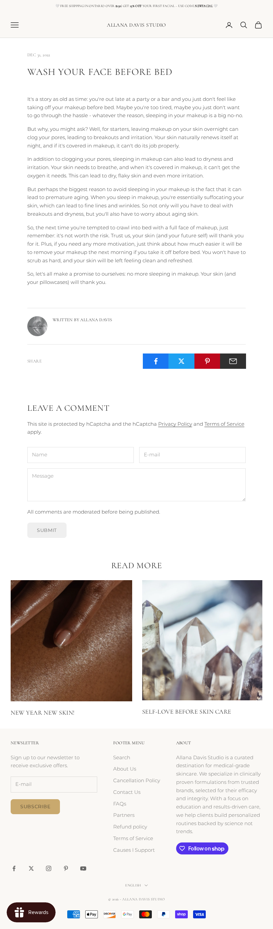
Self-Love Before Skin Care (186, 711)
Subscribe (35, 807)
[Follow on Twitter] (31, 868)
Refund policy (130, 826)
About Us (124, 769)
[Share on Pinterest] (207, 361)
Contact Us (126, 792)
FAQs (119, 804)
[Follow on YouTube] (83, 868)
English (133, 885)
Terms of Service (224, 424)
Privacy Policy (175, 424)
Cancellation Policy (136, 780)
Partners (124, 815)
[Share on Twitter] (181, 361)
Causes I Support (134, 850)
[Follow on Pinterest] (66, 868)
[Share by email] (233, 361)
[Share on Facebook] (155, 361)
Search (121, 757)
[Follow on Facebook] (14, 868)
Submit (47, 530)
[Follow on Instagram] (48, 868)
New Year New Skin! (43, 712)
